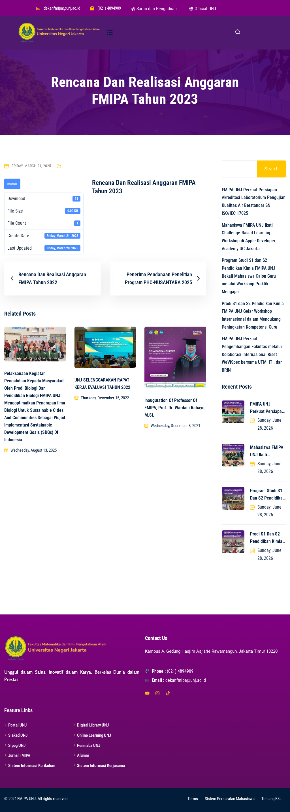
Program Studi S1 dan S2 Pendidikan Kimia (267, 495)
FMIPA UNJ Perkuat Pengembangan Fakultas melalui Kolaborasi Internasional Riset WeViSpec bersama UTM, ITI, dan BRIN (252, 354)
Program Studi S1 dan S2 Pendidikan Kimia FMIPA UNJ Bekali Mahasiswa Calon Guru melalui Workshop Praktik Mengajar (249, 276)
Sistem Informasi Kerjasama (101, 765)
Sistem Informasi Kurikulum (31, 765)
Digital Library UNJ (93, 725)
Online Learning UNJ (94, 735)
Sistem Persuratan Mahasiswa (230, 798)
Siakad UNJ (17, 735)
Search (271, 168)
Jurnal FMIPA (19, 755)
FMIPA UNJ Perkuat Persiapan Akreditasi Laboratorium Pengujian (267, 408)
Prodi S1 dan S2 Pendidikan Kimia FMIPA (266, 538)
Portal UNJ (17, 725)
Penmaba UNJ (88, 745)
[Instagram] (157, 693)
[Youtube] (147, 693)
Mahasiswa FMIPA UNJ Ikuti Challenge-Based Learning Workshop (267, 452)
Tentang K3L (271, 798)
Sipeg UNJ (16, 745)
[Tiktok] (167, 693)
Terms (192, 798)
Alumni (83, 755)
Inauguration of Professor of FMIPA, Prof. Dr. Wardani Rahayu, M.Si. (175, 408)
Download (12, 184)
